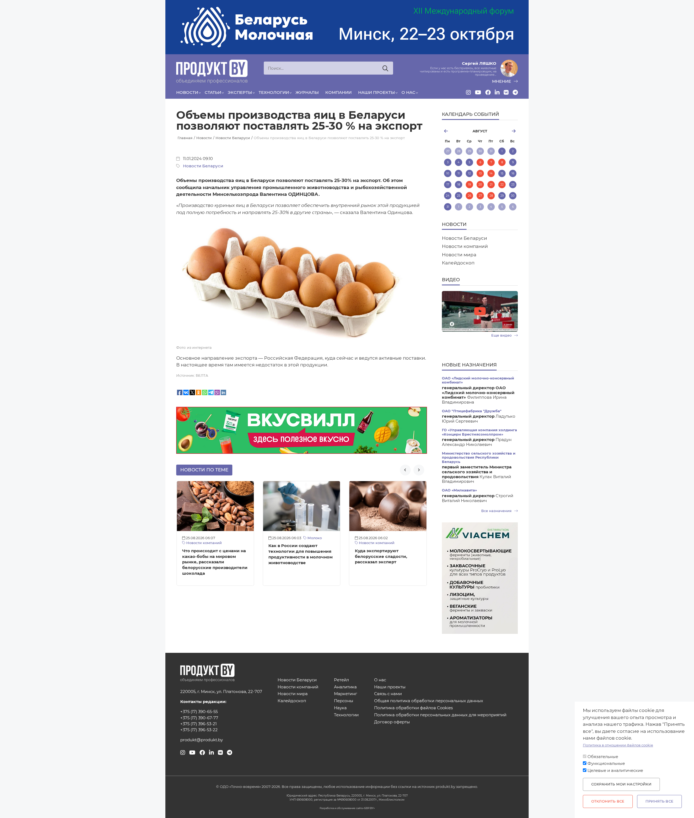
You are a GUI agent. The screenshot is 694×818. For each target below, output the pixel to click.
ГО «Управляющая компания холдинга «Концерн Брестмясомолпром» (479, 432)
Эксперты (240, 92)
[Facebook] (488, 92)
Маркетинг (345, 694)
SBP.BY (369, 808)
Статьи (213, 92)
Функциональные (606, 763)
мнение (502, 81)
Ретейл (341, 680)
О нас (408, 92)
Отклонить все (607, 801)
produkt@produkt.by (201, 739)
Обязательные (602, 756)
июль (454, 131)
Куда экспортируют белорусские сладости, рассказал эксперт (294, 556)
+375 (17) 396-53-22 (199, 729)
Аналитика (345, 687)
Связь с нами (388, 694)
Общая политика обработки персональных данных (428, 701)
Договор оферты (392, 722)
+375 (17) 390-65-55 (199, 711)
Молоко (228, 538)
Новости (187, 92)
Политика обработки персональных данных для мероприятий (440, 715)
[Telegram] (515, 92)
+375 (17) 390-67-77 (199, 717)
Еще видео (502, 335)
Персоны (343, 701)
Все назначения (497, 511)
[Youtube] (478, 92)
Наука (340, 708)
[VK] (506, 92)
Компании (338, 92)
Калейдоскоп (406, 538)
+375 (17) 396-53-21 (198, 723)
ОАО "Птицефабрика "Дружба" (472, 411)
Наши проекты (376, 92)
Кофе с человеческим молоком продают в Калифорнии (379, 551)
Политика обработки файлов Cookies (413, 708)
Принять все (659, 801)
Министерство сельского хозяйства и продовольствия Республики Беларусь (478, 457)
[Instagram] (468, 92)
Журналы (307, 92)
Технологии (274, 92)
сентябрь (505, 131)
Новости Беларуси (203, 166)
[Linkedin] (497, 92)
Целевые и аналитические (615, 770)
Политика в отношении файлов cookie (618, 745)
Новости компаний (289, 543)
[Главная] (212, 72)
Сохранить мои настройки (621, 784)
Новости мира (459, 254)
